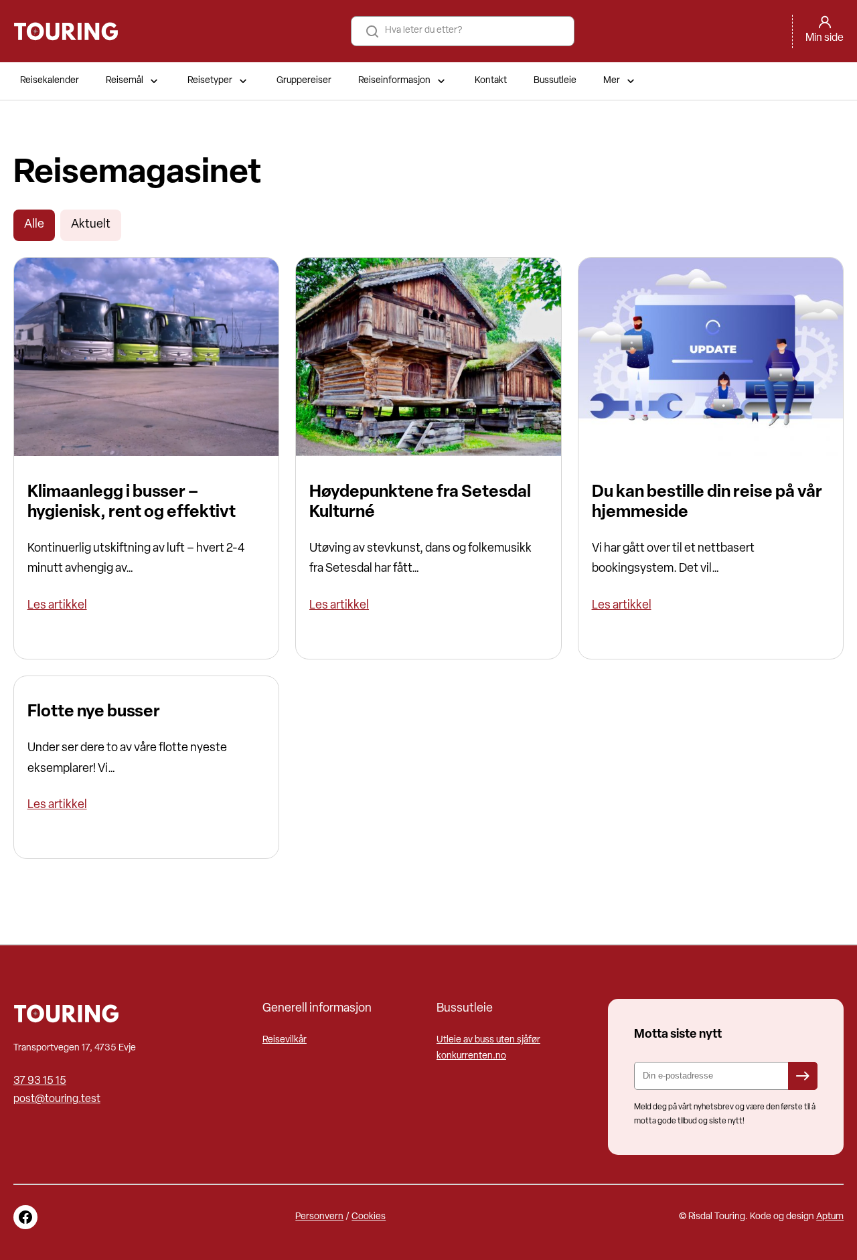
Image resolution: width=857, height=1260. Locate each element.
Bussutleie (555, 81)
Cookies (369, 1216)
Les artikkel (57, 605)
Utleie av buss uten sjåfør (488, 1040)
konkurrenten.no (471, 1056)
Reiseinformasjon (394, 81)
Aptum (830, 1216)
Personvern (319, 1216)
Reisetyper (209, 81)
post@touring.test (56, 1099)
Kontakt (491, 81)
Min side (824, 38)
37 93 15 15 (39, 1081)
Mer (611, 81)
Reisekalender (49, 81)
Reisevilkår (284, 1040)
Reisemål (124, 81)
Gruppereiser (304, 81)
